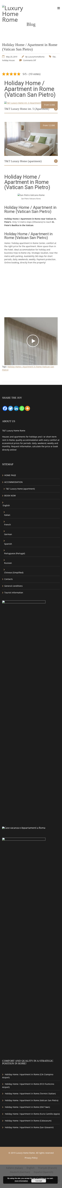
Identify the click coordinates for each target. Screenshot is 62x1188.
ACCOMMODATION (13, 482)
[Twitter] (10, 408)
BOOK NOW (10, 495)
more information (21, 1181)
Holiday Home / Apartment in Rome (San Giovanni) (29, 1127)
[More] (27, 408)
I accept (38, 1180)
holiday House (8, 60)
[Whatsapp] (21, 408)
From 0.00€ (49, 104)
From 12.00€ (49, 125)
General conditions (13, 586)
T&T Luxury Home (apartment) (20, 488)
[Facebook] (4, 408)
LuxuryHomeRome (36, 56)
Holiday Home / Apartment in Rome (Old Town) (27, 1107)
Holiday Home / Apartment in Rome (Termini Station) (30, 1093)
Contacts (8, 579)
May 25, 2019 (11, 56)
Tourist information (13, 592)
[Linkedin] (16, 408)
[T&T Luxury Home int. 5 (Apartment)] (22, 103)
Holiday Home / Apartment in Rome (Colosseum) (28, 1120)
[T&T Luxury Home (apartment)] (31, 155)
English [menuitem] (30, 1167)
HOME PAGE (10, 475)
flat (54, 56)
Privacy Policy (31, 1157)
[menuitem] (31, 505)
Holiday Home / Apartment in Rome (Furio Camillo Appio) (32, 1113)
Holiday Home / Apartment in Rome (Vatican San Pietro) (31, 1100)
